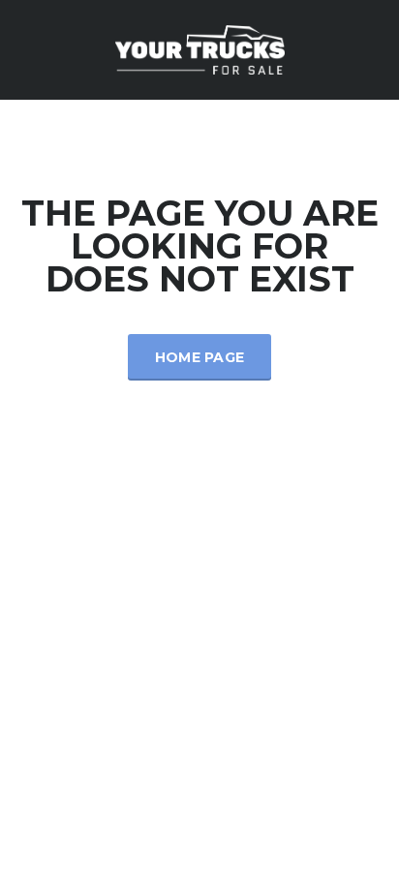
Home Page (200, 357)
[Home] (200, 48)
